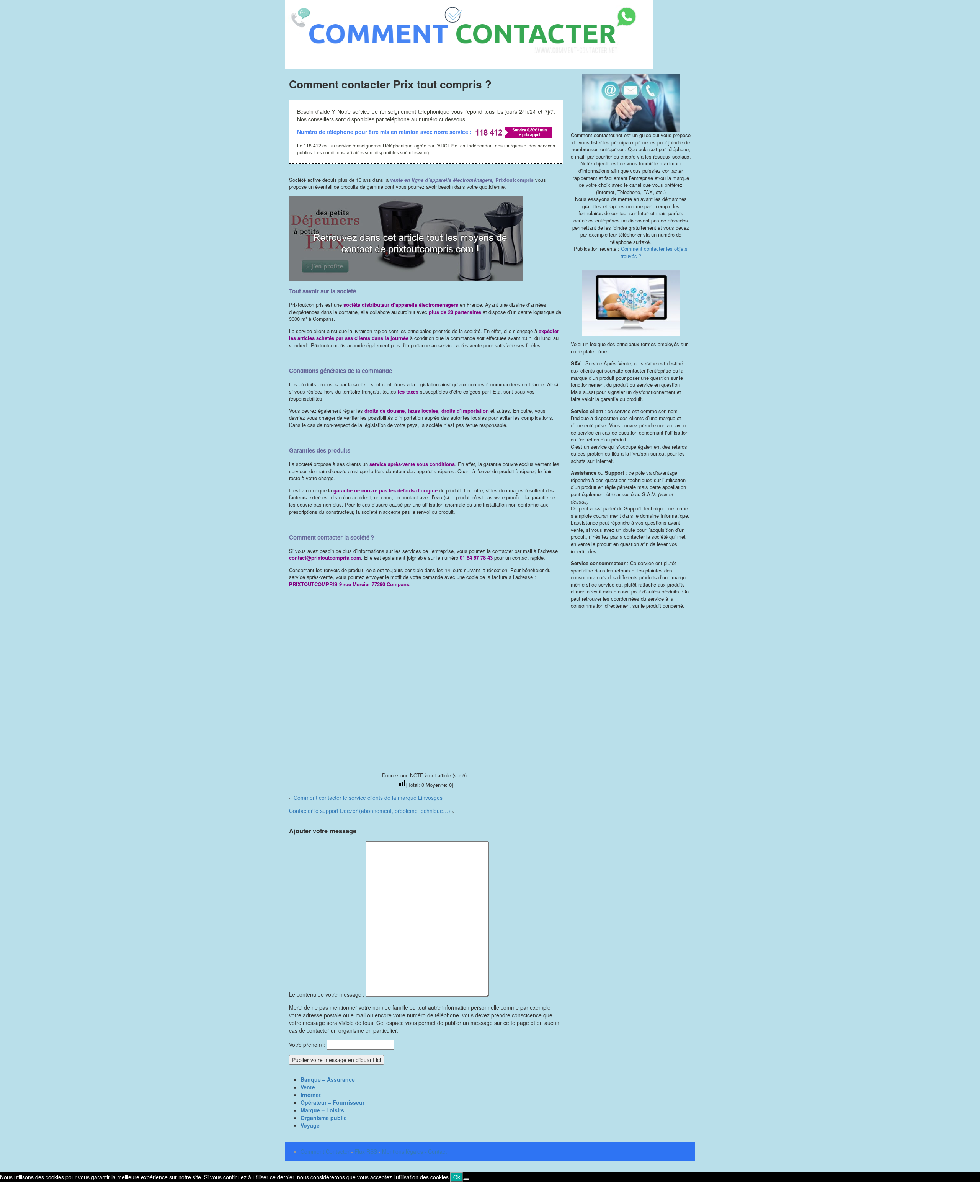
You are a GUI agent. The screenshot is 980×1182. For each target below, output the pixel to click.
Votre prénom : (307, 1044)
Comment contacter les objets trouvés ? (654, 252)
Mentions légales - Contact (414, 1151)
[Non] (466, 1179)
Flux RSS (365, 1151)
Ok (456, 1177)
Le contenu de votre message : (327, 994)
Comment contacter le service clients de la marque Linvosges (368, 797)
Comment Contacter (325, 1151)
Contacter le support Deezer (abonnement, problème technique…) (369, 810)
